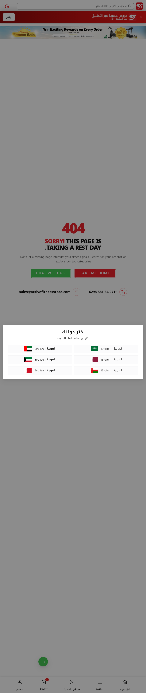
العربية (51, 348)
